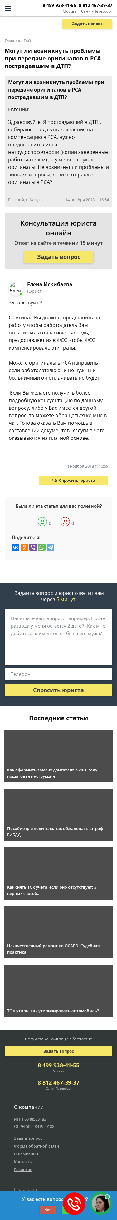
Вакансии (23, 1169)
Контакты (23, 1162)
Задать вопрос (87, 23)
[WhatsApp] (42, 547)
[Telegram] (50, 547)
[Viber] (33, 547)
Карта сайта (25, 1189)
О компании (26, 1154)
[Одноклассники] (24, 547)
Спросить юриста (77, 480)
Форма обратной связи (36, 1146)
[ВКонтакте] (15, 547)
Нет (47, 1209)
